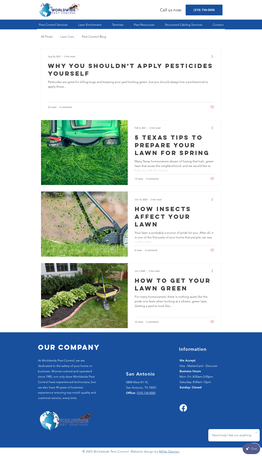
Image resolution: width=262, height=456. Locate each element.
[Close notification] (256, 432)
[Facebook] (183, 408)
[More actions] (213, 56)
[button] (53, 25)
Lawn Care (67, 36)
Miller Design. (169, 451)
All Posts (47, 36)
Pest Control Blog (94, 36)
